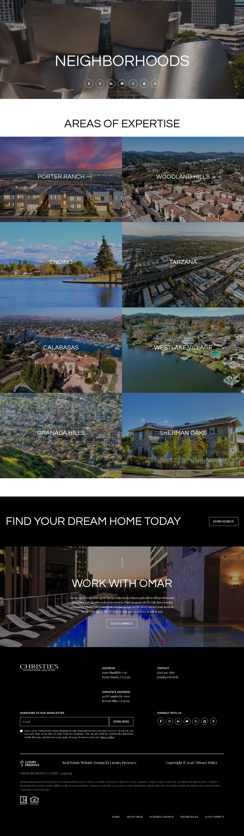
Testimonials (189, 816)
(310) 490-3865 (166, 672)
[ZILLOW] (144, 83)
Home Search (223, 521)
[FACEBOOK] (89, 83)
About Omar (134, 816)
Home (116, 816)
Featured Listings (161, 816)
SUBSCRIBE (121, 721)
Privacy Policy (107, 737)
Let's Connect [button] (122, 623)
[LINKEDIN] (111, 83)
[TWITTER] (133, 83)
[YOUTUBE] (122, 83)
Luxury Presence (123, 762)
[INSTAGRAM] (100, 83)
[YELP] (155, 83)
